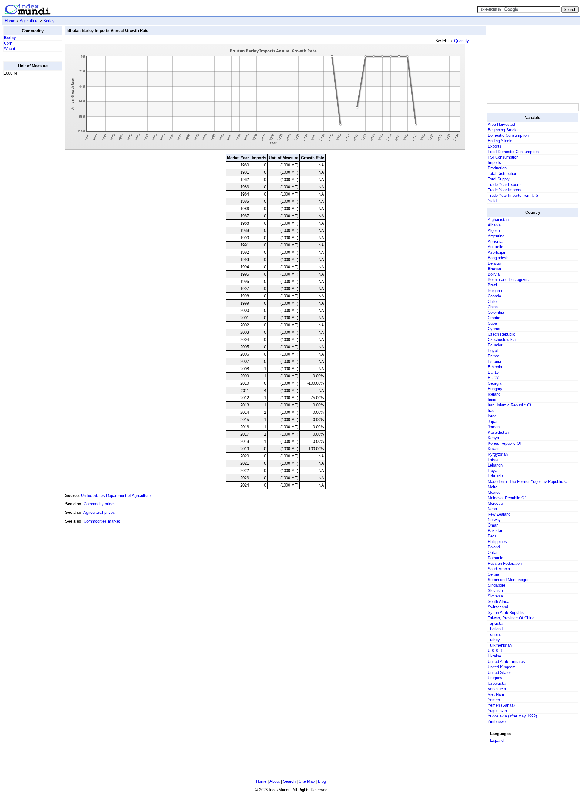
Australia (495, 247)
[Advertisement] (27, 172)
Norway (494, 519)
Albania (494, 225)
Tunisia (494, 634)
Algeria (494, 230)
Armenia (495, 241)
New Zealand (499, 514)
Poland (494, 547)
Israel (492, 416)
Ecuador (495, 345)
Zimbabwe (497, 721)
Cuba (492, 323)
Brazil (493, 285)
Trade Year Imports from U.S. (514, 195)
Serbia (493, 574)
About (274, 781)
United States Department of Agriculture (116, 495)
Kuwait (494, 448)
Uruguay (495, 678)
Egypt (493, 350)
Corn (8, 43)
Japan (493, 421)
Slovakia (495, 590)
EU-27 (493, 378)
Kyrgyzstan (498, 454)
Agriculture (29, 20)
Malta (492, 487)
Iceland (494, 394)
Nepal (493, 509)
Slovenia (495, 596)
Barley (49, 20)
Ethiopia (495, 367)
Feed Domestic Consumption (513, 151)
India (492, 399)
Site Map (307, 781)
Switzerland (498, 607)
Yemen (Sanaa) (501, 705)
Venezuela (497, 689)
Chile (492, 301)
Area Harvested (501, 124)
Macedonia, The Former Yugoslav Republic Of (528, 481)
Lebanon (495, 465)
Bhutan (494, 268)
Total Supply (499, 179)
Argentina (496, 236)
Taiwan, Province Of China (511, 618)
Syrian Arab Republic (506, 612)
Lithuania (495, 476)
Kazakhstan (498, 432)
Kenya (493, 438)
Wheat (9, 48)
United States (500, 672)
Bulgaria (495, 290)
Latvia (493, 459)
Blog (322, 781)
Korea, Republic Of (504, 443)
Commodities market (102, 521)
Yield (492, 201)
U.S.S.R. (495, 650)
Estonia (494, 361)
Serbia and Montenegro (508, 579)
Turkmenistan (500, 645)
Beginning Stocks (503, 130)
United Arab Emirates (506, 661)
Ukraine (494, 656)
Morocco (495, 503)
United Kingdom (502, 667)
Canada (494, 296)
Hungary (495, 388)
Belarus (494, 263)
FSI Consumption (503, 157)
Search (289, 781)
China (493, 307)
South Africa (498, 601)
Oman (493, 525)
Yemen (494, 699)
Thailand (495, 629)
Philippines (497, 541)
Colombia (496, 312)
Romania (495, 558)
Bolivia (494, 274)
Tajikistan (496, 623)
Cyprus (494, 328)
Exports (494, 146)
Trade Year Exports (505, 184)
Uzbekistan (497, 683)
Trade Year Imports (504, 190)
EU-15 (493, 372)
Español (497, 740)
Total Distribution (502, 173)
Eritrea (493, 356)
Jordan (494, 427)
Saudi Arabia (499, 569)
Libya (492, 470)
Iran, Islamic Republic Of (509, 405)
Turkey (494, 639)
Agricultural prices (99, 512)
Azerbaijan (497, 252)
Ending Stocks (500, 141)
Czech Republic (501, 334)
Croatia (494, 318)
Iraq (491, 410)
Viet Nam (496, 694)
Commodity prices (99, 504)
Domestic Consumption (508, 135)
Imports (494, 162)
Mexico (494, 492)
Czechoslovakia (502, 339)
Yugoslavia (497, 710)
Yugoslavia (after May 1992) (512, 716)
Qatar (492, 552)
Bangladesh (498, 258)
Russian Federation (505, 563)
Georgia (494, 383)
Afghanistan (498, 219)
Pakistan (495, 530)
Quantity (461, 40)
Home (10, 20)
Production (497, 168)
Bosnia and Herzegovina (509, 279)
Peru (492, 536)
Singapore (496, 585)
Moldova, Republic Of (507, 498)
